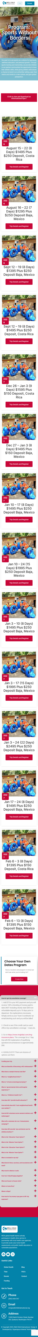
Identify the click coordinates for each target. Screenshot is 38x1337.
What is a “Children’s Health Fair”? (11, 1095)
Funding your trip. (6, 1061)
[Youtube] (8, 1254)
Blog (23, 1267)
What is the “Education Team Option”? (13, 1137)
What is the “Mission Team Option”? (12, 1142)
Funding (7, 1281)
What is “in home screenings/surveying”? (14, 1082)
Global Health (8, 1267)
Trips (5, 1272)
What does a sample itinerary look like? (13, 1071)
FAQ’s (23, 1272)
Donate (6, 1276)
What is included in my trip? (9, 1157)
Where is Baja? (6, 1191)
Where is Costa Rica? (7, 1186)
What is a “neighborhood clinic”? (11, 1077)
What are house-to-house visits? (11, 1181)
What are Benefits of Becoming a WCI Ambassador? (17, 1066)
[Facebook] (3, 1254)
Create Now (19, 979)
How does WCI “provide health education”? (14, 1100)
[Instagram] (13, 1254)
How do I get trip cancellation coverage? (13, 998)
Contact (24, 1276)
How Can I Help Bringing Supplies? (12, 1176)
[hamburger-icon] (20, 3)
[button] (19, 997)
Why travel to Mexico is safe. (10, 1170)
